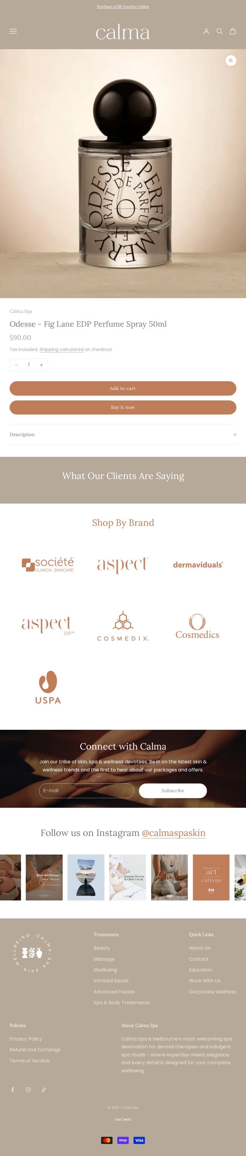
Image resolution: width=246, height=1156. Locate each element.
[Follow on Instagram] (28, 1090)
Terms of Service (30, 1060)
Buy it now (123, 407)
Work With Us (204, 980)
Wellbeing (105, 969)
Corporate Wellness (212, 991)
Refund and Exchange (35, 1049)
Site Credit (123, 1119)
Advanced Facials (114, 991)
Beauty (102, 948)
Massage (104, 959)
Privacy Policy (26, 1038)
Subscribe (173, 790)
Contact (199, 959)
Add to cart (123, 388)
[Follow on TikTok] (44, 1090)
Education (200, 969)
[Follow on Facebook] (13, 1090)
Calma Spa (21, 311)
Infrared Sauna (111, 980)
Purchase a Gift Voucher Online (123, 6)
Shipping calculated (62, 349)
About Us (199, 948)
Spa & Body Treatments (122, 1002)
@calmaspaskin (174, 832)
